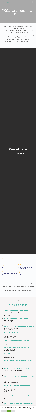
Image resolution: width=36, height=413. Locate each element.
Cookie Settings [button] (4, 410)
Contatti (29, 7)
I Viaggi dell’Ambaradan (23, 7)
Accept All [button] (9, 410)
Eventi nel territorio (5, 9)
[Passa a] (2, 7)
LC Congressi (11, 7)
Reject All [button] (13, 410)
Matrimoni (16, 7)
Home (7, 7)
